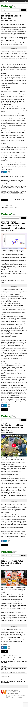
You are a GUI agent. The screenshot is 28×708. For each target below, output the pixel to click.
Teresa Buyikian (6, 432)
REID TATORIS (5, 207)
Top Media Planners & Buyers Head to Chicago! (12, 679)
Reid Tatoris (5, 20)
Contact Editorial (9, 691)
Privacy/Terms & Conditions (12, 693)
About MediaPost (9, 690)
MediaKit (16, 690)
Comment (4, 199)
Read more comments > (20, 199)
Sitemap (21, 691)
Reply (2, 196)
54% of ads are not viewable (13, 117)
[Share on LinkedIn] (5, 172)
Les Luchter (5, 230)
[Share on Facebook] (2, 172)
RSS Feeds (16, 691)
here (10, 477)
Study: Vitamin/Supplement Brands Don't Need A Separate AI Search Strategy (12, 658)
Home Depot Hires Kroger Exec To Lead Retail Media (13, 672)
